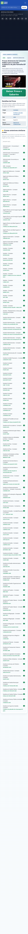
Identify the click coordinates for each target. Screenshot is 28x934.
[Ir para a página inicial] (4, 3)
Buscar (24, 7)
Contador (15, 110)
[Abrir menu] (25, 2)
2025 (14, 117)
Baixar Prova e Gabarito (14, 93)
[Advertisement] (14, 36)
